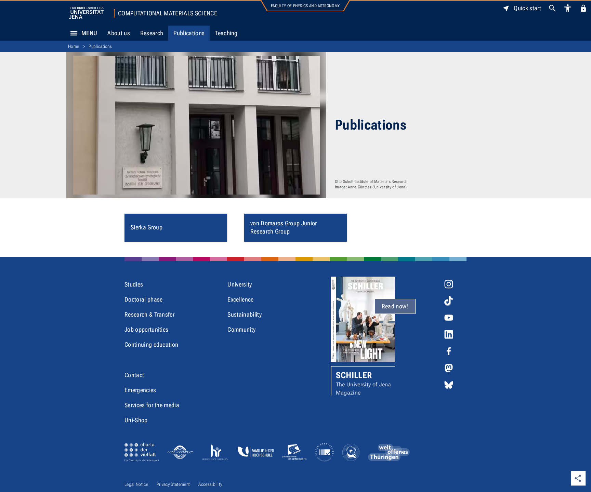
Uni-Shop (136, 420)
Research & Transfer (149, 314)
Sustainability (244, 314)
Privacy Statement (173, 484)
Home (73, 46)
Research (151, 33)
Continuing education (151, 344)
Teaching (226, 33)
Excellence (240, 299)
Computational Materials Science (167, 13)
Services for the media (151, 405)
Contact (134, 374)
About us (118, 33)
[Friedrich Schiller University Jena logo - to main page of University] (86, 13)
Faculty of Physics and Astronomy (305, 5)
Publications (189, 33)
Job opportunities (146, 329)
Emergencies (140, 390)
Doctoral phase (143, 299)
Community (241, 329)
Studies (133, 284)
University (239, 284)
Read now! (395, 306)
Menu (89, 33)
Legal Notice (136, 484)
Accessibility (210, 484)
